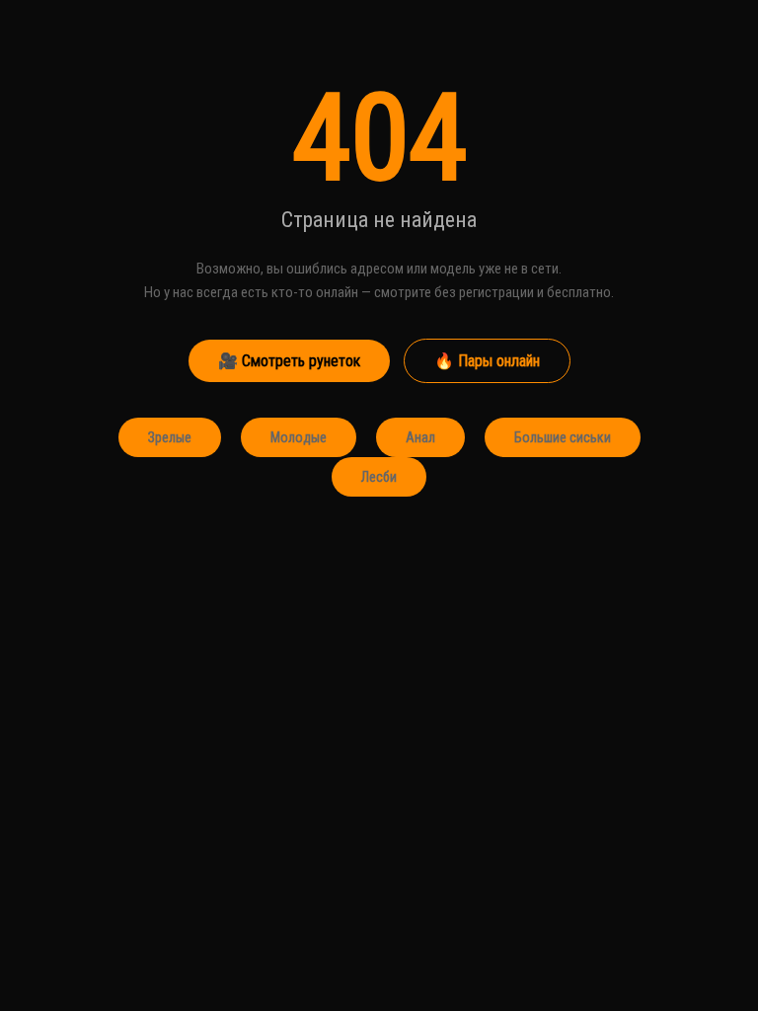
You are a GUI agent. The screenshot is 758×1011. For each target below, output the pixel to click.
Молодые (298, 437)
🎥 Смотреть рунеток (289, 360)
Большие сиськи (562, 437)
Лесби (379, 477)
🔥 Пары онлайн (487, 360)
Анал (420, 437)
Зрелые (169, 437)
